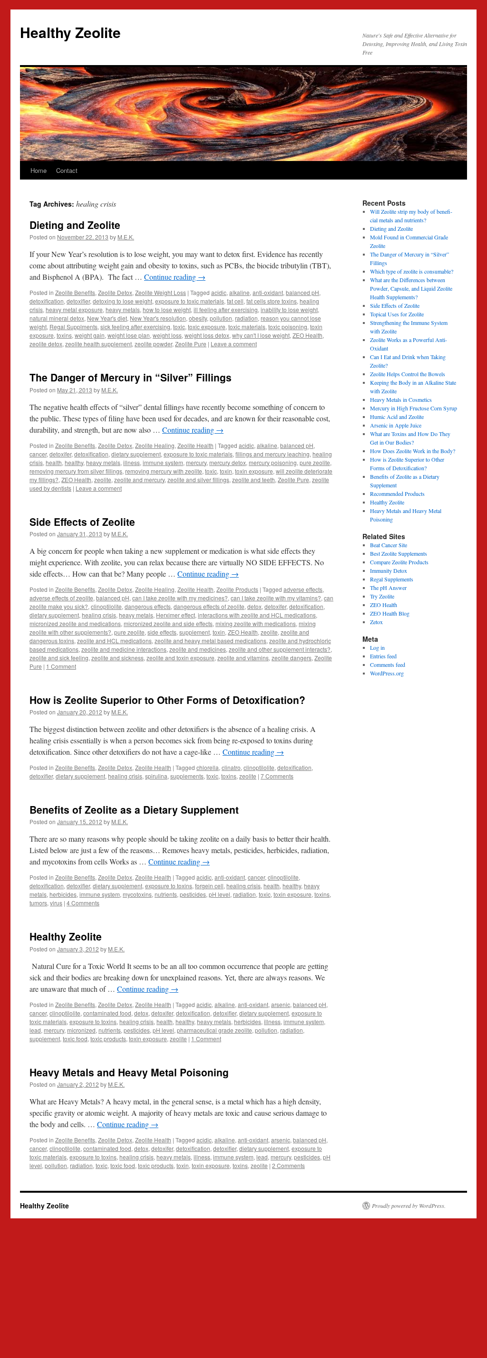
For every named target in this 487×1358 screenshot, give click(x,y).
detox (254, 606)
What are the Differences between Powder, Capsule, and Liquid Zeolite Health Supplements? (411, 288)
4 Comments (83, 903)
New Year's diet (107, 318)
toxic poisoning (287, 327)
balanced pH (302, 292)
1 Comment (61, 666)
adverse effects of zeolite (61, 598)
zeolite (102, 479)
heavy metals (123, 309)
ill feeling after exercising (226, 309)
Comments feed (387, 664)
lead (35, 1030)
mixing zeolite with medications (255, 623)
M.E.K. (125, 237)
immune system (163, 462)
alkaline (239, 292)
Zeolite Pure (190, 344)
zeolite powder (153, 344)
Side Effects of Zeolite (82, 521)
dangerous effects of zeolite (209, 606)
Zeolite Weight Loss (160, 292)
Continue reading (174, 277)
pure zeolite (315, 462)
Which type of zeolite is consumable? (411, 271)
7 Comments (277, 776)
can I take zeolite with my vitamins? (276, 598)
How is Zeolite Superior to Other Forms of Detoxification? (167, 700)
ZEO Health (307, 335)
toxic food (75, 1039)
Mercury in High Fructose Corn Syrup (413, 408)
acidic (218, 292)
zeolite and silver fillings (198, 479)
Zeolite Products (237, 589)
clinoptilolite (106, 606)
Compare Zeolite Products (399, 562)
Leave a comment (234, 344)
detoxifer (60, 454)
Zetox (376, 622)
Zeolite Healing (155, 445)
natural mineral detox (56, 318)
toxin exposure (254, 471)
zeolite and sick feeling (58, 658)
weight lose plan (128, 335)
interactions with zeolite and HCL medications (257, 615)
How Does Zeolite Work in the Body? (412, 451)
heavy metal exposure (74, 309)
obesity (198, 318)
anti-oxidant (268, 292)
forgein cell (209, 886)
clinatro (231, 767)
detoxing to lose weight (122, 301)
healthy (74, 462)
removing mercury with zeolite (163, 471)
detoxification (46, 301)
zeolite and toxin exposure (180, 658)
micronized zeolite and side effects (168, 623)
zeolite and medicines (197, 649)
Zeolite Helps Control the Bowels (407, 374)
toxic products (108, 1039)
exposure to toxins (168, 886)
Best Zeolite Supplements (398, 553)
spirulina (156, 776)
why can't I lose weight (261, 335)
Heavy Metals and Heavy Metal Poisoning (129, 1072)
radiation (246, 318)
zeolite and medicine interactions (123, 649)
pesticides (193, 894)
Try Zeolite (382, 596)
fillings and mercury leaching (272, 454)
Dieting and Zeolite (74, 225)
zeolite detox (45, 344)
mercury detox (227, 462)
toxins (64, 335)
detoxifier (78, 301)
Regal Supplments (73, 327)
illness (131, 462)
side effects (161, 632)
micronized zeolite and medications (75, 623)
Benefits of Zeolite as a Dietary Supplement (134, 809)
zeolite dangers (292, 658)
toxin (226, 471)
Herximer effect (175, 615)
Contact (67, 170)
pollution (221, 318)
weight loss (167, 335)
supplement (194, 632)
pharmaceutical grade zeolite (214, 1030)
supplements (187, 776)
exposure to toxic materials (189, 301)
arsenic (280, 1004)
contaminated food (107, 1013)
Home (38, 170)
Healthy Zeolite (70, 32)
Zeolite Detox (115, 292)
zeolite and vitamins (243, 658)
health (54, 462)
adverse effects (302, 589)
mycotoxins (137, 894)
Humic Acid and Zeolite (397, 416)
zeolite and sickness (117, 658)
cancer (38, 454)
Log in (377, 647)
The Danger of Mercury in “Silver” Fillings (130, 377)
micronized (81, 1030)
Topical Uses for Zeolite (397, 314)
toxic (179, 327)
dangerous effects (148, 606)
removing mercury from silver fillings (75, 471)
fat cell (235, 301)
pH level (219, 894)
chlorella (207, 767)
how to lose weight (167, 309)
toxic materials (246, 327)
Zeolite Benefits (75, 292)
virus (56, 903)
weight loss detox (207, 335)
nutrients (166, 894)
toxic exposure (206, 327)
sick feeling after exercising (135, 327)
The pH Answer (388, 587)
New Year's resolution (158, 318)
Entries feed (383, 656)
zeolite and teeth (253, 479)
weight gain (90, 335)
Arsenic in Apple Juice (395, 425)
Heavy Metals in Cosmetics (401, 399)
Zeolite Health (195, 445)
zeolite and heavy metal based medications (210, 640)
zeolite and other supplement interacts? (280, 649)
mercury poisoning (273, 462)
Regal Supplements (391, 579)
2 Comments (288, 1165)
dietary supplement (136, 454)
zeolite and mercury (139, 479)
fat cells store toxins (271, 301)
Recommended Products (397, 493)
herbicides (63, 894)
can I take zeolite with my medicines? (180, 598)
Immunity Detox (388, 570)
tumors (38, 903)
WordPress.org (387, 673)
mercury (196, 462)
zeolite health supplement (98, 344)
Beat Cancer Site (388, 545)
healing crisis (99, 615)
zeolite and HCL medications (114, 640)
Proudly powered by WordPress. (409, 1205)
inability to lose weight (289, 309)
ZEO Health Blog (389, 613)
